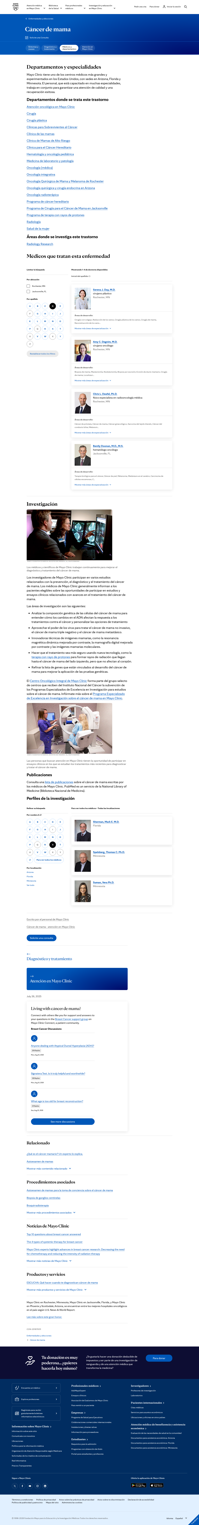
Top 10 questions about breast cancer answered (54, 1234)
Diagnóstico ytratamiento (50, 47)
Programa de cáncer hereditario (48, 201)
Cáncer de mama (48, 29)
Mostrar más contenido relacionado (47, 1168)
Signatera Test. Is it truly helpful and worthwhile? (58, 1073)
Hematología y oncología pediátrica (50, 154)
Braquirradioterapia (38, 1205)
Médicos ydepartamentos (69, 47)
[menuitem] (33, 48)
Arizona (30, 872)
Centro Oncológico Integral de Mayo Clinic (58, 681)
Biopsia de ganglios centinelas (43, 1197)
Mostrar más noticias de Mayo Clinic (47, 1260)
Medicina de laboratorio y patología (50, 161)
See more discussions (63, 1121)
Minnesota (31, 880)
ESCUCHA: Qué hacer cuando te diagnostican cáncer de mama (62, 1282)
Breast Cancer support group (71, 1019)
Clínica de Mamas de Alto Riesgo (48, 140)
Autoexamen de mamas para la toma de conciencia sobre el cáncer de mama (70, 1190)
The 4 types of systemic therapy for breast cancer (55, 1241)
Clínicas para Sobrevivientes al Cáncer (52, 127)
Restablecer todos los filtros (42, 353)
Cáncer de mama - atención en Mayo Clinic (51, 926)
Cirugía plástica (37, 120)
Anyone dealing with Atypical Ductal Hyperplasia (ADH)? (62, 1045)
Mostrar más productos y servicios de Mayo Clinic (55, 1289)
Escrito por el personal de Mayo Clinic (48, 919)
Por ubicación (33, 279)
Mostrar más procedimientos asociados (49, 1212)
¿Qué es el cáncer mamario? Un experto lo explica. (55, 1153)
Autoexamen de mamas (40, 1161)
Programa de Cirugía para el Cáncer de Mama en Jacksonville (67, 208)
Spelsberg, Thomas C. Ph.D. (109, 852)
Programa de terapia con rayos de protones (55, 215)
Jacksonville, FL (39, 291)
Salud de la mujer (38, 228)
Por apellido (32, 299)
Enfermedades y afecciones (41, 18)
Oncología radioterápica (43, 195)
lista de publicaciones (59, 782)
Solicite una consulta (41, 938)
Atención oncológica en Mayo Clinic (51, 107)
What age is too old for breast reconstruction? (57, 1101)
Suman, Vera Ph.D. (103, 882)
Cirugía (31, 113)
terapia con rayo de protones (51, 657)
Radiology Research (40, 244)
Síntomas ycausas (33, 47)
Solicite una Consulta (39, 37)
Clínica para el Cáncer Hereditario (49, 147)
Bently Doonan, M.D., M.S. (108, 446)
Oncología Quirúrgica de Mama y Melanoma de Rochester (65, 181)
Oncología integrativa (41, 174)
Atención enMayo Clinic (87, 47)
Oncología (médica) (40, 168)
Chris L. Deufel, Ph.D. (105, 393)
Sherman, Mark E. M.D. (106, 821)
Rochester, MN (38, 286)
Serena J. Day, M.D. (104, 289)
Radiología (34, 222)
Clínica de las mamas (40, 134)
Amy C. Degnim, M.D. (105, 341)
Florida (30, 876)
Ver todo (30, 885)
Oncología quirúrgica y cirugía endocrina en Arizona (61, 188)
